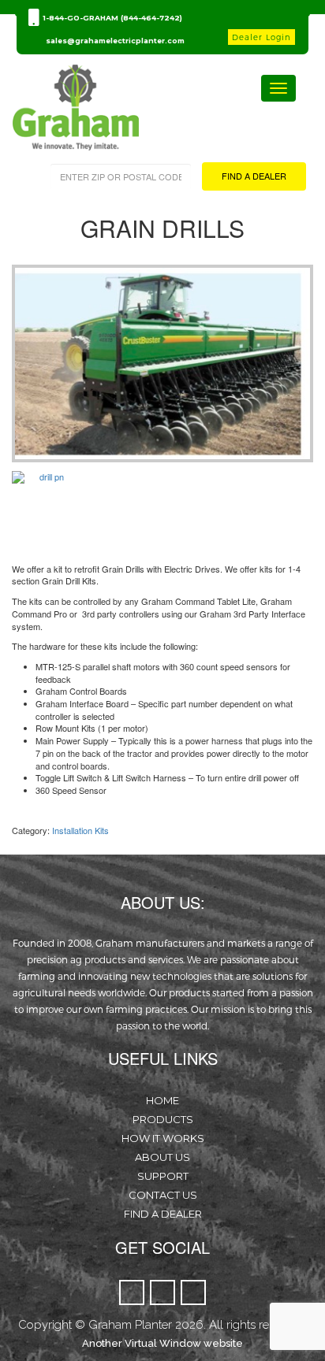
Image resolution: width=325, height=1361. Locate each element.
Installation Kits (80, 830)
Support (163, 1176)
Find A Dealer (163, 1213)
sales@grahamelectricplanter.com (115, 40)
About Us (162, 1157)
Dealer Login (261, 37)
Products (163, 1119)
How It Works (162, 1138)
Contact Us (163, 1195)
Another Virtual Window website (162, 1343)
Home (162, 1100)
